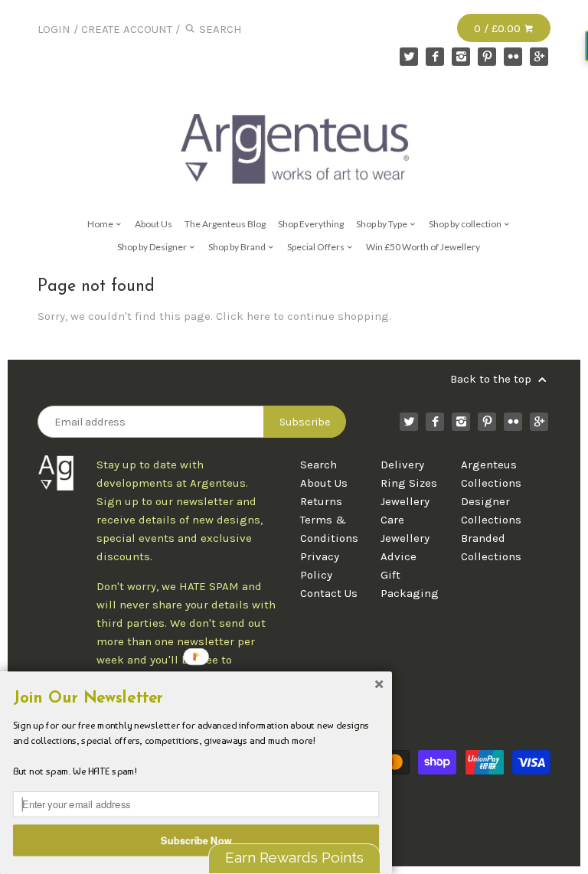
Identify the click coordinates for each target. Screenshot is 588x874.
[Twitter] (409, 56)
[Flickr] (513, 56)
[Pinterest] (487, 56)
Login (54, 29)
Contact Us (329, 593)
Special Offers (316, 247)
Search (318, 464)
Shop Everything (311, 224)
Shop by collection (466, 224)
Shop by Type (382, 224)
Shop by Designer (152, 247)
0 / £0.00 (499, 28)
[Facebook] (435, 56)
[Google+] (539, 56)
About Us (153, 224)
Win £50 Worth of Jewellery (423, 247)
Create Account (126, 29)
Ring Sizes (409, 483)
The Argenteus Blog (225, 224)
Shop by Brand (237, 247)
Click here (243, 316)
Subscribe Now (196, 839)
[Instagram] (461, 56)
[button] (196, 698)
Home (101, 224)
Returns (321, 501)
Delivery (402, 464)
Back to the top (492, 379)
